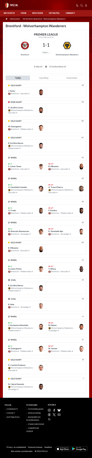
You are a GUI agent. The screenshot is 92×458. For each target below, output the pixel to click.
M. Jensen (52, 348)
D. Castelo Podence (17, 365)
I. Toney (11, 91)
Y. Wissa (52, 269)
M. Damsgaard (14, 126)
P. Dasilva (52, 210)
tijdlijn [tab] (18, 78)
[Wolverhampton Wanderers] (67, 45)
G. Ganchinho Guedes (17, 187)
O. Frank (12, 210)
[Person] (86, 5)
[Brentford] (25, 45)
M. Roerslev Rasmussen (18, 231)
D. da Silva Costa (15, 107)
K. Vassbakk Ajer (55, 231)
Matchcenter (9, 13)
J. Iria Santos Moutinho (18, 325)
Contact (10, 413)
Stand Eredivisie (36, 424)
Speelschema (34, 413)
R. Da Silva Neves (15, 143)
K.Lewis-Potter (15, 269)
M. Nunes (52, 325)
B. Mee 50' (38, 66)
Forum (23, 13)
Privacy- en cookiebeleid (16, 447)
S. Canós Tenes (14, 166)
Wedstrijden (37, 13)
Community (70, 13)
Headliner (48, 447)
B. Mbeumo (53, 166)
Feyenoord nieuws (35, 447)
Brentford (25, 54)
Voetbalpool (54, 13)
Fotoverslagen (35, 409)
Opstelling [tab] (43, 78)
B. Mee (11, 304)
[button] (81, 5)
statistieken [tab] (71, 78)
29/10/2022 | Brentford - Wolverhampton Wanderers (44, 19)
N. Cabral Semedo (16, 384)
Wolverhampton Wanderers (67, 54)
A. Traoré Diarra (55, 187)
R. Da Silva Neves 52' (57, 66)
